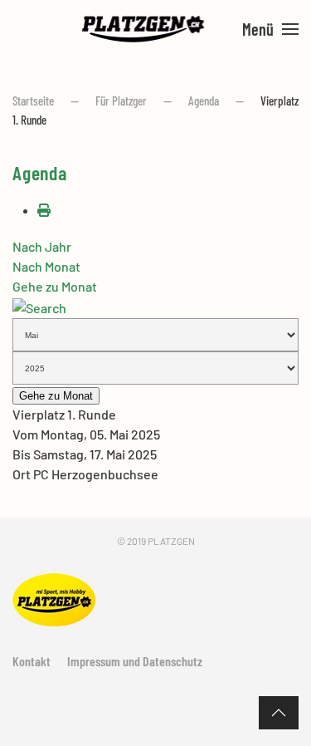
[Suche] (39, 306)
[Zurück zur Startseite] (143, 29)
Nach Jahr (41, 246)
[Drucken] (44, 210)
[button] (270, 29)
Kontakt (31, 661)
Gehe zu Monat (54, 286)
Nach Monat (46, 266)
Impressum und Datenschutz (134, 661)
